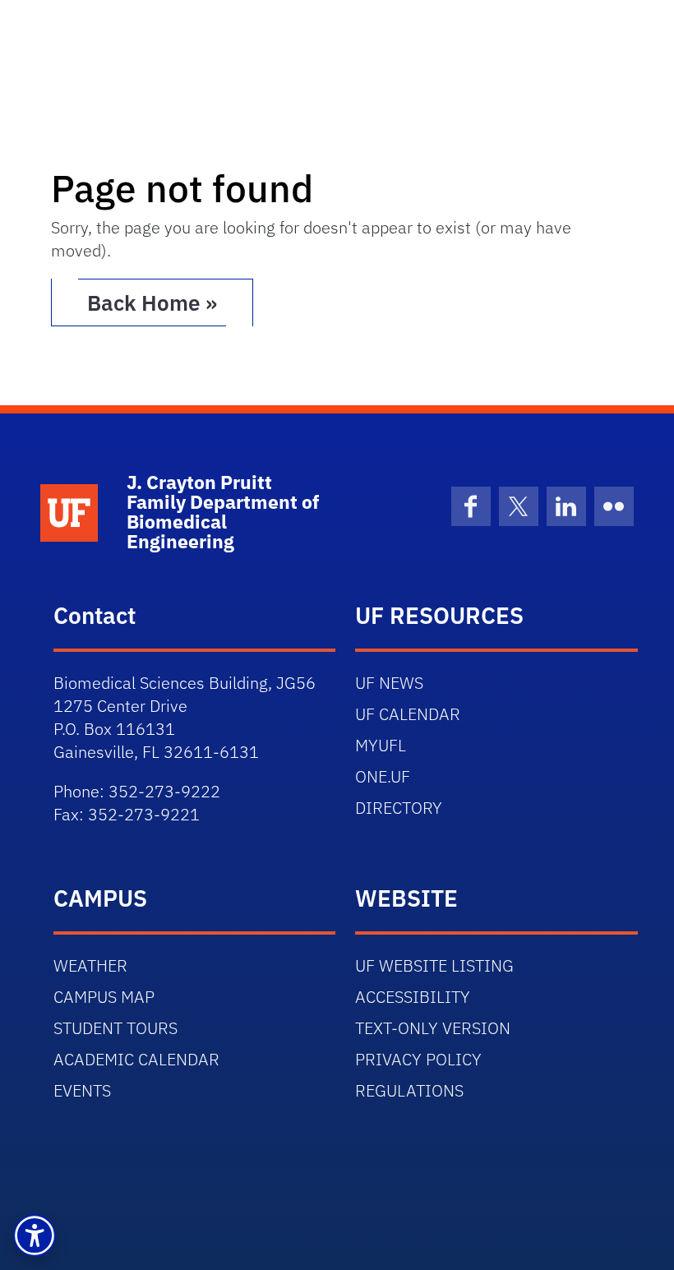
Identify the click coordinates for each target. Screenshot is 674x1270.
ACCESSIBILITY (412, 997)
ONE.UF (382, 776)
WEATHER (90, 965)
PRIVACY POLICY (418, 1059)
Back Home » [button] (152, 302)
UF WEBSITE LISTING (434, 965)
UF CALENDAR (407, 714)
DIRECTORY (398, 808)
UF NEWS (389, 683)
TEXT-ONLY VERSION (432, 1028)
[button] (34, 1235)
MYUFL (380, 745)
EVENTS (82, 1090)
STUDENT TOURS (115, 1028)
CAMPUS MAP (104, 997)
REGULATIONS (409, 1090)
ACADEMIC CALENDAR (136, 1059)
